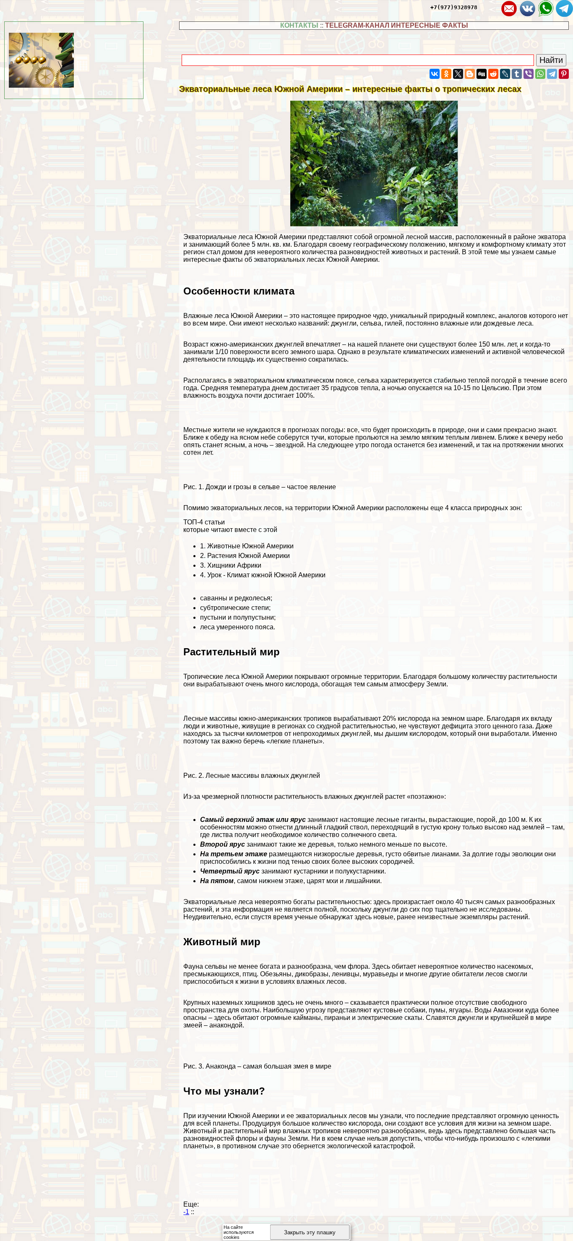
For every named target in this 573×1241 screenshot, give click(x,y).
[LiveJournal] (505, 74)
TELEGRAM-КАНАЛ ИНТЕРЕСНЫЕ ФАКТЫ (396, 25)
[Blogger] (470, 74)
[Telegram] (552, 74)
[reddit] (493, 74)
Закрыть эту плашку (310, 1232)
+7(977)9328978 (453, 7)
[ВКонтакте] (435, 74)
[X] (458, 74)
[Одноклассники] (446, 74)
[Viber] (529, 74)
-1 (186, 1211)
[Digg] (482, 74)
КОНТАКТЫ (299, 25)
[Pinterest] (564, 74)
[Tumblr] (517, 74)
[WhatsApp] (540, 74)
